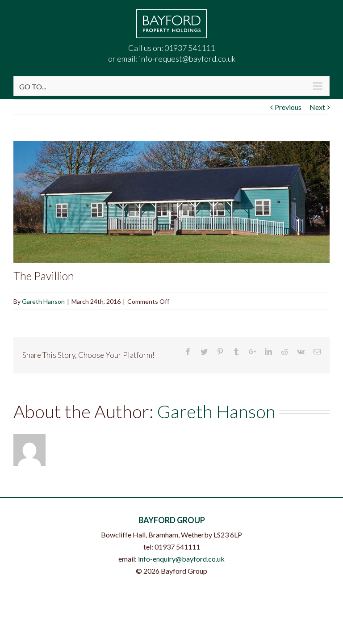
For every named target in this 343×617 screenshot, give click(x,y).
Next (317, 107)
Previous (288, 107)
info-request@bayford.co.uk (187, 58)
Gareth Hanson (43, 301)
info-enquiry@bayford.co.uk (181, 558)
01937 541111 (189, 48)
